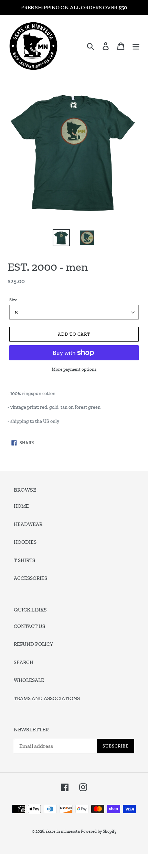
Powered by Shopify (98, 831)
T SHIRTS (24, 560)
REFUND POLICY (33, 644)
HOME (21, 506)
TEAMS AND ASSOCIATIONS (47, 698)
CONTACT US (29, 626)
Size (13, 299)
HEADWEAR (28, 524)
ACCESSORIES (30, 578)
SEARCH (23, 662)
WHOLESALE (29, 680)
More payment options (74, 369)
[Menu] (136, 46)
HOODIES (25, 542)
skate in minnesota (63, 831)
